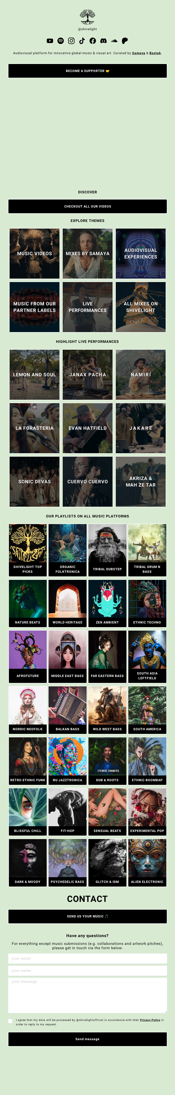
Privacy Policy (150, 1020)
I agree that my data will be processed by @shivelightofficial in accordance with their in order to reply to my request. (90, 1022)
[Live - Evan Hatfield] (87, 428)
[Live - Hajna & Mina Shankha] (87, 307)
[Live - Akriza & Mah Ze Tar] (140, 482)
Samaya (138, 53)
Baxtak (155, 53)
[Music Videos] (34, 254)
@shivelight (87, 29)
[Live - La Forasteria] (34, 428)
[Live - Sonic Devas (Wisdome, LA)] (34, 482)
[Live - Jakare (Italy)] (140, 428)
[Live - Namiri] (140, 375)
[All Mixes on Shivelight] (140, 307)
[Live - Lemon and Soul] (34, 375)
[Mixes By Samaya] (87, 254)
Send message (87, 1039)
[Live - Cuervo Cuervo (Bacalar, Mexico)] (87, 482)
